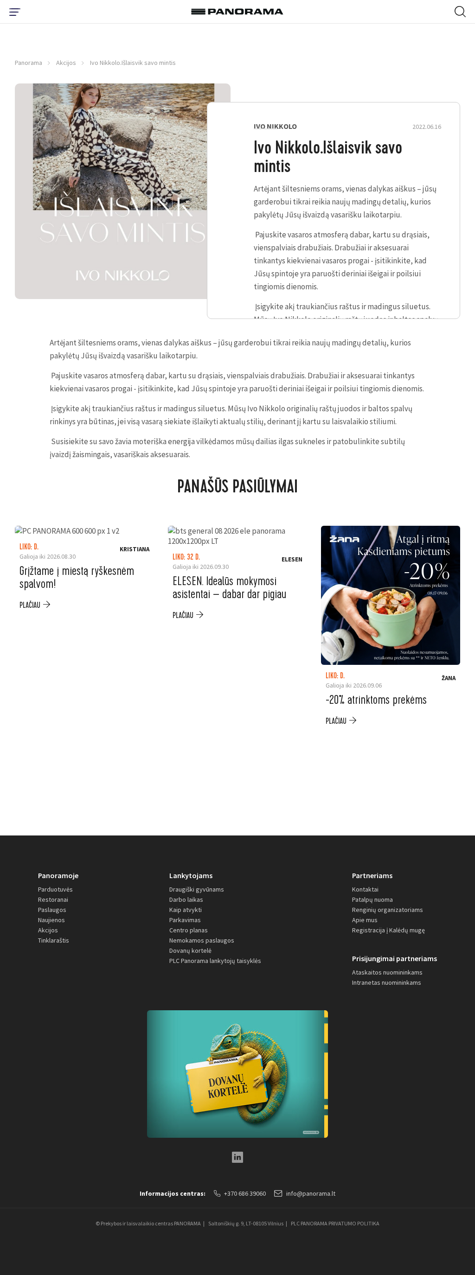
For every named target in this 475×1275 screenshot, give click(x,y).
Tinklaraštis (53, 940)
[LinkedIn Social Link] (237, 1157)
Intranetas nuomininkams (386, 982)
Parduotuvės (55, 889)
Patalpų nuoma (372, 899)
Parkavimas (185, 920)
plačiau (29, 605)
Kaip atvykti (185, 909)
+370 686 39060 (245, 1193)
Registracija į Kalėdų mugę (388, 930)
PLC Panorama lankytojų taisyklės (215, 960)
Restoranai (53, 899)
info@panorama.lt (310, 1193)
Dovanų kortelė (190, 950)
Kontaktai (365, 889)
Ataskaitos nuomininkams (387, 972)
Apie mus (365, 920)
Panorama (28, 62)
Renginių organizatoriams (387, 909)
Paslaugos (52, 909)
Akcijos (66, 62)
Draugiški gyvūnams (196, 889)
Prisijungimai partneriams (394, 958)
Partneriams (372, 875)
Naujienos (51, 920)
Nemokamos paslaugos (201, 940)
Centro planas (188, 930)
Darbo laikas (186, 899)
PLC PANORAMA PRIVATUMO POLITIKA (335, 1223)
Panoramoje (58, 875)
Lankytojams (190, 875)
